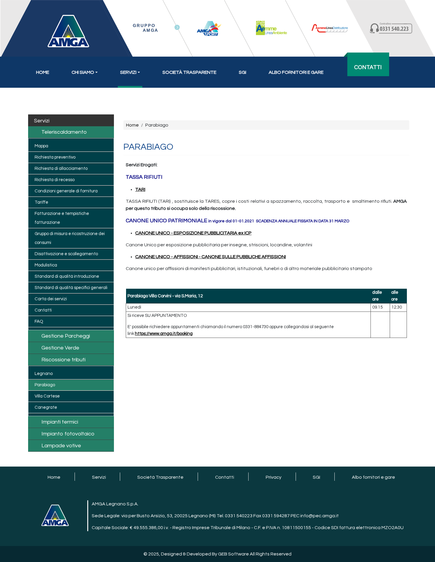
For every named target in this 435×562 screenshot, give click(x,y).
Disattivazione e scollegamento (66, 254)
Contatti (368, 67)
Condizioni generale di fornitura (66, 191)
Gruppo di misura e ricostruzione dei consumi (70, 238)
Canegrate (46, 407)
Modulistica (46, 265)
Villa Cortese (47, 396)
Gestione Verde (60, 348)
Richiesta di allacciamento (61, 168)
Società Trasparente (189, 72)
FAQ (39, 321)
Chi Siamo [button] (83, 72)
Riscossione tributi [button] (63, 360)
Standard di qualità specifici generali (71, 287)
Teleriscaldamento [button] (64, 132)
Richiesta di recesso (55, 180)
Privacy (273, 477)
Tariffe (41, 202)
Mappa (41, 146)
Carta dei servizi (51, 299)
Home (42, 72)
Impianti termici (59, 422)
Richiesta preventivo (55, 157)
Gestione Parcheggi (65, 336)
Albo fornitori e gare (296, 72)
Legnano (44, 373)
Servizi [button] (128, 72)
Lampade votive (61, 445)
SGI (242, 72)
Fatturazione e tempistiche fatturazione (62, 218)
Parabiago (45, 385)
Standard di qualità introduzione (67, 276)
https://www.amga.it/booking (164, 333)
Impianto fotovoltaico (67, 434)
